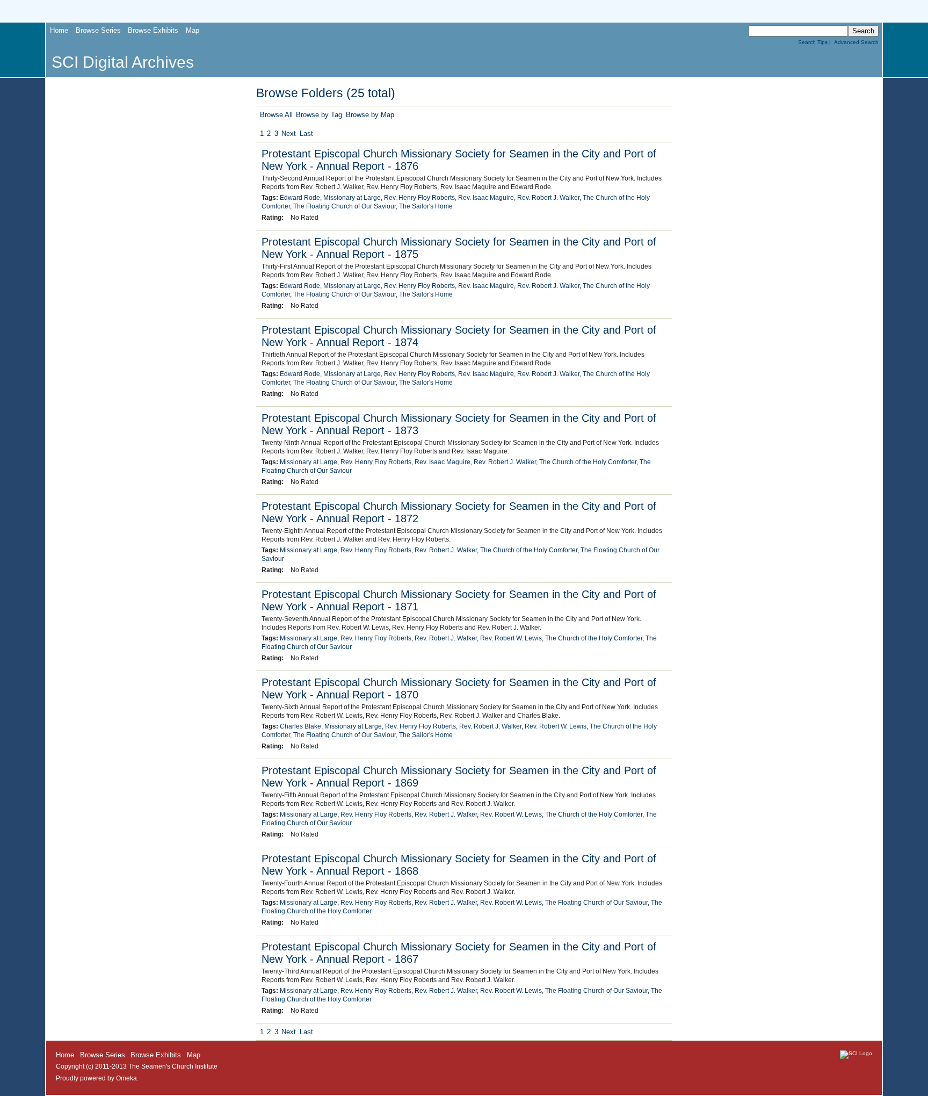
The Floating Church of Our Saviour (344, 206)
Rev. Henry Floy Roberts (419, 197)
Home (59, 30)
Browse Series (98, 30)
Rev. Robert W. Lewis (511, 638)
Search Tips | (816, 42)
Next (288, 133)
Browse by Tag (319, 115)
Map (192, 30)
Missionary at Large (352, 197)
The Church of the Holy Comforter (587, 462)
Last (306, 133)
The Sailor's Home (426, 206)
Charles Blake (300, 726)
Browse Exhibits (153, 30)
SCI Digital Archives (123, 62)
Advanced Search (856, 42)
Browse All (276, 115)
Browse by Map (370, 115)
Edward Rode (300, 197)
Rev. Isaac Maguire (486, 197)
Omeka (126, 1078)
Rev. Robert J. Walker (548, 197)
